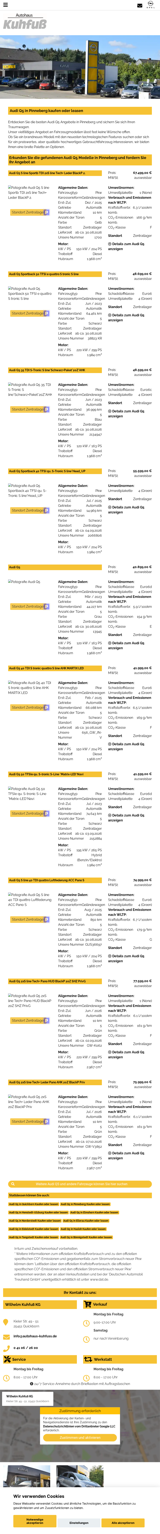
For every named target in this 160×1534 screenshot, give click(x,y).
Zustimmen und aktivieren (80, 1437)
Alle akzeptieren (123, 1522)
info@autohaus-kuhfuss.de (35, 1336)
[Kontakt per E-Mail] (139, 5)
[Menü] (5, 5)
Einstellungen (79, 1522)
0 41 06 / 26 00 (26, 1348)
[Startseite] (150, 5)
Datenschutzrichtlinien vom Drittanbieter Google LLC (79, 1426)
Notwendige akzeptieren (34, 1521)
